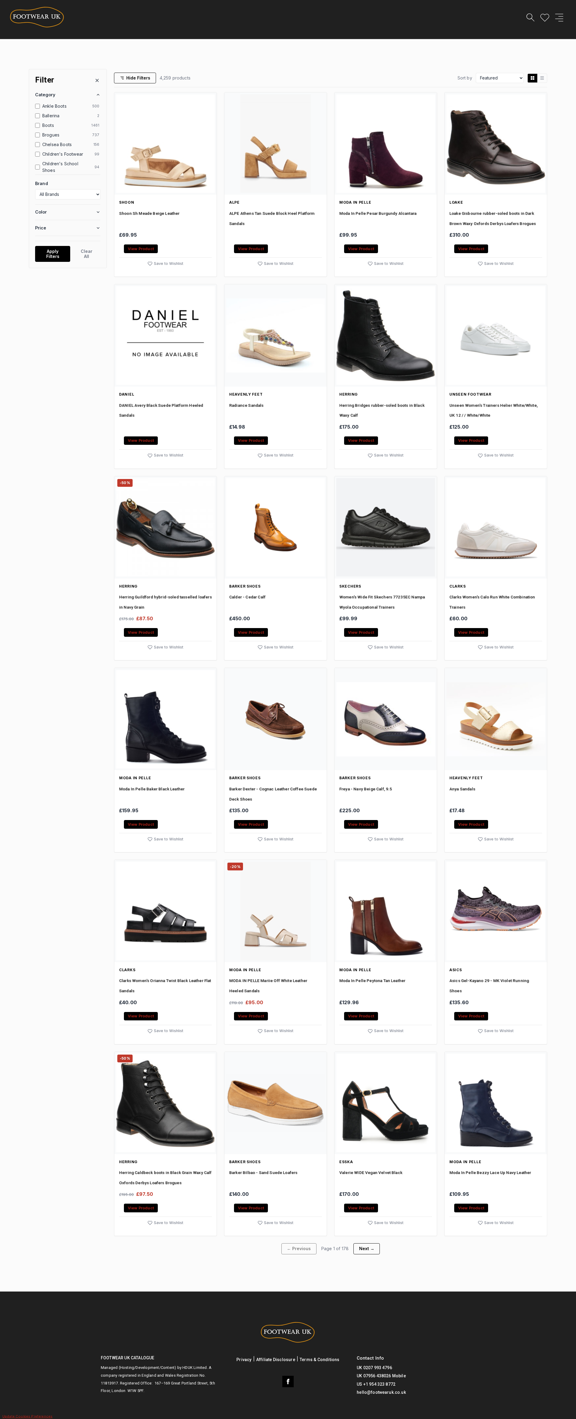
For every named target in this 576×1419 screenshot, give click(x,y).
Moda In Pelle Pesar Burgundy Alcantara (377, 213)
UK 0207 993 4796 (374, 1367)
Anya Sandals (462, 788)
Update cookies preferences (27, 1416)
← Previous (299, 1248)
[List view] (542, 78)
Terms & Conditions (320, 1359)
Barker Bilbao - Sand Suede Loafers (263, 1172)
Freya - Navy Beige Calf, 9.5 (365, 788)
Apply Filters (52, 254)
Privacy (243, 1359)
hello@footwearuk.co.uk (381, 1392)
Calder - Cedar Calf (247, 596)
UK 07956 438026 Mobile (381, 1375)
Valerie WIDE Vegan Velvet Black (370, 1172)
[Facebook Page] (288, 1381)
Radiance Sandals (246, 405)
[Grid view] (532, 78)
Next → (366, 1248)
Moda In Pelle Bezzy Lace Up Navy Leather (490, 1172)
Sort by (465, 77)
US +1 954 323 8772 (376, 1384)
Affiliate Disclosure (275, 1359)
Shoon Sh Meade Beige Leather (149, 213)
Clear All (86, 254)
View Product (141, 249)
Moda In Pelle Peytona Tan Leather (372, 980)
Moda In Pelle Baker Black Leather (151, 788)
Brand (41, 183)
